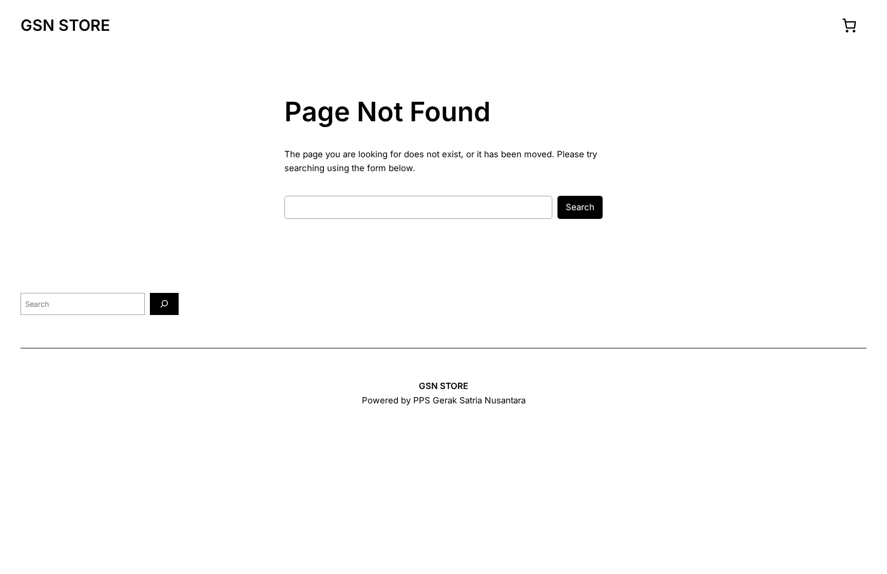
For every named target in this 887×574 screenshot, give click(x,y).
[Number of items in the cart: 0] (849, 25)
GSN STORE (65, 25)
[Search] (164, 304)
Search (580, 207)
